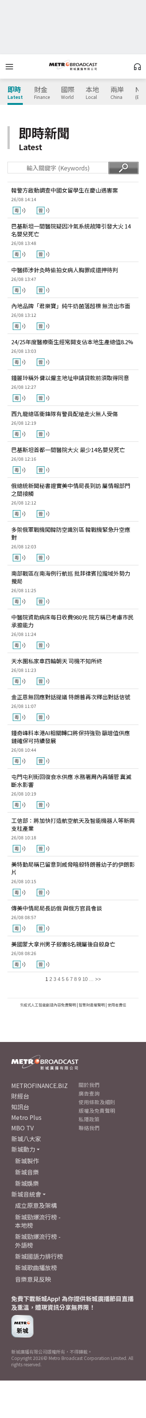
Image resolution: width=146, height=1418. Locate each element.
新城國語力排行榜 (39, 1256)
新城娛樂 (27, 1183)
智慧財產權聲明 (92, 1005)
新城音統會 (26, 1194)
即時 (15, 93)
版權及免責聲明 (97, 1110)
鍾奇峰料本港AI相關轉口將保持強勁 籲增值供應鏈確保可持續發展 (70, 737)
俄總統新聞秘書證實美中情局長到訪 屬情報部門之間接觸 (70, 489)
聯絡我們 (89, 1127)
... (91, 979)
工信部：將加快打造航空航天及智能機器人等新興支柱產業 (73, 824)
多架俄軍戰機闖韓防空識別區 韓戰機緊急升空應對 (70, 533)
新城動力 (23, 1149)
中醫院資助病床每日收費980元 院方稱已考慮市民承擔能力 (72, 621)
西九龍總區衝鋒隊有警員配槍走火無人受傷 (64, 414)
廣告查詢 (89, 1093)
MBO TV (22, 1127)
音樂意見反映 (33, 1279)
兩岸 (117, 93)
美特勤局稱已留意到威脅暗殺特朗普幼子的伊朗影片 (73, 868)
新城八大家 (26, 1138)
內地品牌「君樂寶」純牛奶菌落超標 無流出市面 (70, 306)
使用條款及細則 (97, 1102)
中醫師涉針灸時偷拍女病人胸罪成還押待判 (64, 270)
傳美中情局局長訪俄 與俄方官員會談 (56, 908)
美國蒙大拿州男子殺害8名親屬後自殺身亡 (63, 944)
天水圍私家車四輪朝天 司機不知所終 (56, 661)
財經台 (20, 1095)
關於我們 (89, 1084)
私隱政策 (89, 1119)
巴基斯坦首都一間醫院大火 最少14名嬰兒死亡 (68, 450)
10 (85, 979)
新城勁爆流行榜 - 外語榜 (38, 1240)
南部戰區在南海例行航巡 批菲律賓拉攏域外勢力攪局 (70, 577)
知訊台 (20, 1106)
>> (98, 979)
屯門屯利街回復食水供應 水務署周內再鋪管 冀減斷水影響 (71, 780)
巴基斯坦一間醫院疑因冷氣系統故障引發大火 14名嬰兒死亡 (71, 230)
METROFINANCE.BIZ (39, 1085)
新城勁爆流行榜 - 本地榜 (38, 1221)
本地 (92, 93)
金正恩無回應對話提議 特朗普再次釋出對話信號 (70, 697)
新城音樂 (27, 1171)
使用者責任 (116, 1005)
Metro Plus (26, 1117)
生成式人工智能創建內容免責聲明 (48, 1005)
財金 (42, 93)
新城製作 (27, 1160)
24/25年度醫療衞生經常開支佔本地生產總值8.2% (72, 342)
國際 (67, 93)
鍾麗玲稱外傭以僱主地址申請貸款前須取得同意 (70, 378)
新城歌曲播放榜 (36, 1267)
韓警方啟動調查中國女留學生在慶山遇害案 (64, 190)
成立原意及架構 (36, 1205)
